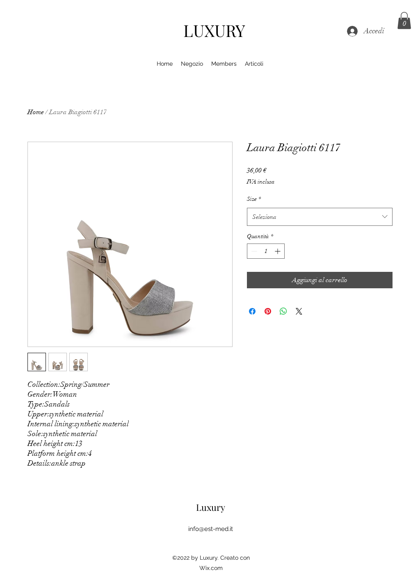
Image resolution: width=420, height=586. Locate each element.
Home (35, 112)
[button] (404, 20)
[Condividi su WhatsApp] (283, 311)
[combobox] (320, 217)
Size (254, 198)
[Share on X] (299, 311)
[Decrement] (253, 251)
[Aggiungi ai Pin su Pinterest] (268, 311)
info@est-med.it (210, 529)
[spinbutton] (265, 251)
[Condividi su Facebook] (252, 311)
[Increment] (278, 251)
